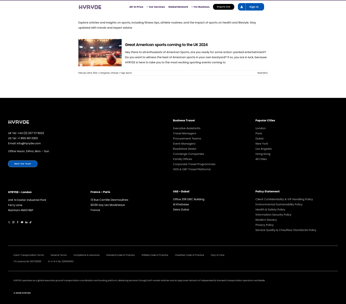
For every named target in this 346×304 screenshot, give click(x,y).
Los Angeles (263, 149)
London (260, 128)
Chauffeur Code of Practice (189, 255)
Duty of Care (217, 255)
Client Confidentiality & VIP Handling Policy (284, 199)
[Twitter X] (9, 222)
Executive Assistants (186, 128)
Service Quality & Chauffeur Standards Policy (285, 230)
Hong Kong (262, 154)
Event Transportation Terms (29, 255)
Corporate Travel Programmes (194, 164)
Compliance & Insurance (86, 255)
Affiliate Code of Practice (155, 255)
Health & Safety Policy (270, 209)
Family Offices (182, 159)
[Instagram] (13, 222)
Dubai (259, 138)
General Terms (59, 255)
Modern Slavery (266, 220)
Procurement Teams (187, 138)
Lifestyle (114, 73)
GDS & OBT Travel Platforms (192, 169)
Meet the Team (22, 163)
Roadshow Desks (184, 149)
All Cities (261, 159)
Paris (258, 133)
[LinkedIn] (26, 222)
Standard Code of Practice (120, 255)
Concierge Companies (188, 154)
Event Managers (184, 144)
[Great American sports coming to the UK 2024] (100, 52)
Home (7, 16)
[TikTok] (30, 222)
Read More (263, 73)
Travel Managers (184, 133)
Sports (129, 73)
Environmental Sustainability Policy (278, 204)
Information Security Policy (273, 215)
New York (261, 144)
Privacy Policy (264, 225)
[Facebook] (18, 222)
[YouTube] (22, 222)
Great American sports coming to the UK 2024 (166, 44)
